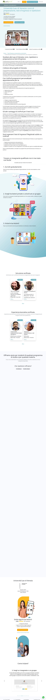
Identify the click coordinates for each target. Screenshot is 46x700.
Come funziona (6, 25)
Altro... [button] (12, 299)
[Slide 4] (24, 695)
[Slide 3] (22, 695)
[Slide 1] (18, 695)
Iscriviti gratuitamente (8, 22)
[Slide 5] (26, 695)
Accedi (41, 1)
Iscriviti (24, 1)
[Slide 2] (20, 695)
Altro (19, 1)
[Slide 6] (28, 695)
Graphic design (26, 368)
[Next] (42, 680)
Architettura (18, 368)
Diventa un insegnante (32, 1)
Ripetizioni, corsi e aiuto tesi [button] (10, 5)
